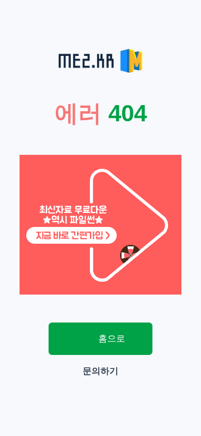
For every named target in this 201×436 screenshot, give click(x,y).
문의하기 (100, 371)
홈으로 (110, 338)
